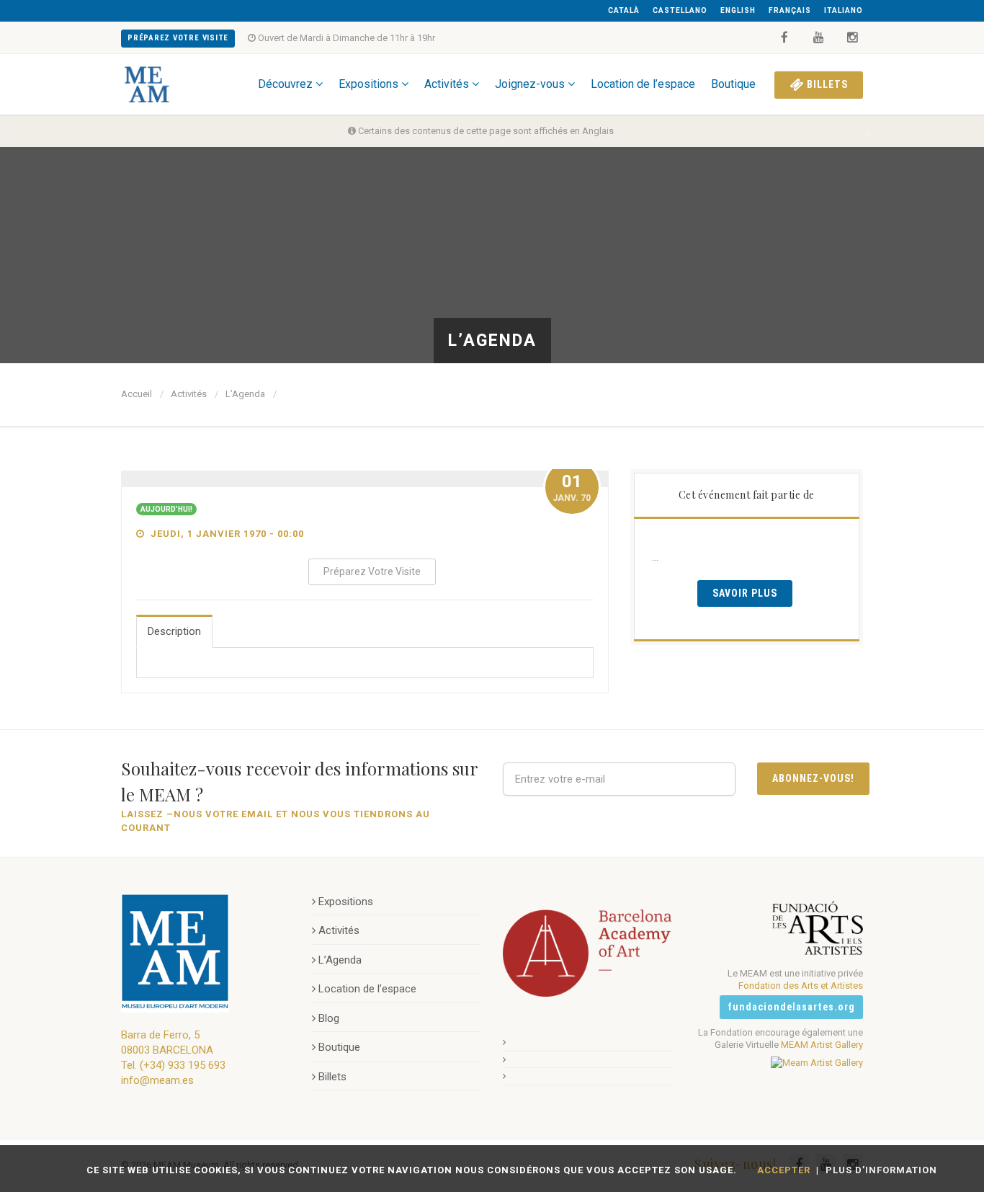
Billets (826, 84)
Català (624, 10)
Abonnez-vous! (813, 778)
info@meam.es (157, 1080)
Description (174, 631)
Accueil (136, 393)
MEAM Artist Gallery (822, 1044)
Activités (446, 84)
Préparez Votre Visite (178, 38)
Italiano (843, 10)
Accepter (783, 1170)
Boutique (733, 84)
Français (790, 10)
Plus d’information (881, 1170)
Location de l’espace (643, 84)
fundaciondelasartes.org (791, 1007)
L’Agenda (245, 393)
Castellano (680, 10)
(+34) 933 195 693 (182, 1065)
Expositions (368, 84)
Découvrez (285, 84)
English (738, 10)
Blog (328, 1018)
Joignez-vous (530, 84)
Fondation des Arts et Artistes (800, 985)
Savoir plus (744, 593)
